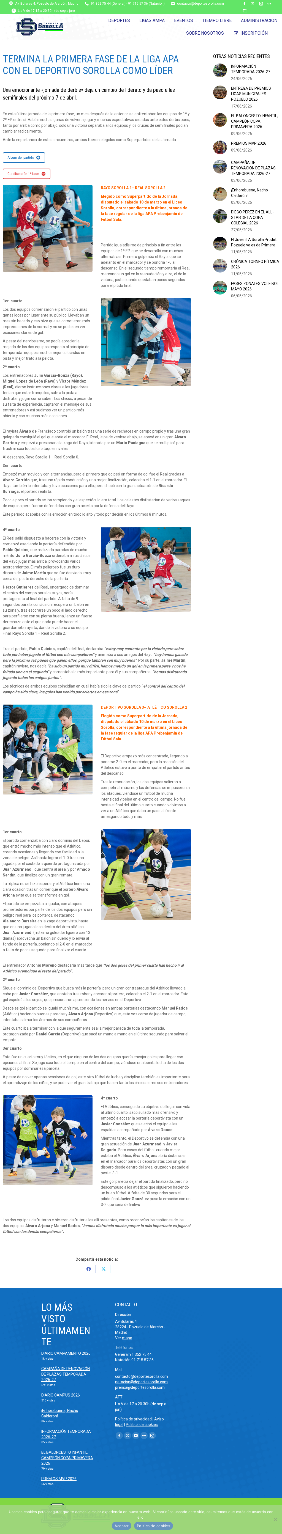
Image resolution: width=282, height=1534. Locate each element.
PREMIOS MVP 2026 (248, 143)
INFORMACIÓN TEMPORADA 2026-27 (250, 69)
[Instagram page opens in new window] (261, 3)
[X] (103, 1269)
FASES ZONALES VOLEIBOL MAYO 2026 (255, 286)
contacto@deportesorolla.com (200, 4)
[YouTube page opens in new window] (135, 1435)
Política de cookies (142, 1424)
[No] (275, 1519)
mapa (127, 1338)
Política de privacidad (133, 1419)
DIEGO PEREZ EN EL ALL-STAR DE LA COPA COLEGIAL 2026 (252, 217)
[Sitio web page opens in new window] (245, 10)
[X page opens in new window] (252, 3)
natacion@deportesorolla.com (141, 1382)
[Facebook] (89, 1269)
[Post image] (220, 70)
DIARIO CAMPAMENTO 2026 (66, 1353)
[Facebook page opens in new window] (244, 3)
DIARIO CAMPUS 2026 (60, 1395)
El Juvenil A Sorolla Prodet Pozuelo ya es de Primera (253, 242)
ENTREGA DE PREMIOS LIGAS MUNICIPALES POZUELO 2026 (251, 93)
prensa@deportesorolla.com (140, 1387)
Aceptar (122, 1526)
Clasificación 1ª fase (23, 174)
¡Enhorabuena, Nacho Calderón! (249, 193)
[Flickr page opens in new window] (269, 3)
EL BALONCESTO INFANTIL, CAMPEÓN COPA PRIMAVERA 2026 (254, 121)
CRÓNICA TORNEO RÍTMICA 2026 (255, 264)
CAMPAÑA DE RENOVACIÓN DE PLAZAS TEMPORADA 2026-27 (253, 168)
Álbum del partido (20, 158)
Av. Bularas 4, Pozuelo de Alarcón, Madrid (46, 4)
